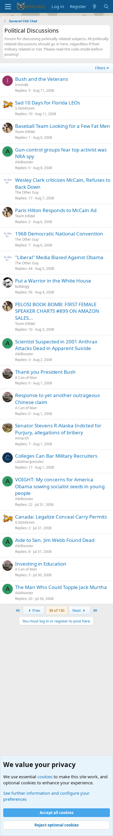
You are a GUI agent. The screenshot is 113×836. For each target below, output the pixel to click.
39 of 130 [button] (56, 610)
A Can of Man (26, 377)
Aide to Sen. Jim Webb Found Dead (54, 540)
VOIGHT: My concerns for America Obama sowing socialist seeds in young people (60, 486)
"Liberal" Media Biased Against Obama (59, 257)
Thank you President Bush (45, 372)
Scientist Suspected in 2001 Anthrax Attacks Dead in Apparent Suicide (56, 345)
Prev (36, 610)
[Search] (106, 6)
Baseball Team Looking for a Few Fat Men (62, 126)
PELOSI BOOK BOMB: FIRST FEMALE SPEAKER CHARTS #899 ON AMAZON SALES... (57, 311)
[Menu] (8, 6)
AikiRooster (24, 162)
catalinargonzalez (29, 461)
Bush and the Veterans (41, 79)
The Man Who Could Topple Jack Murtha (61, 587)
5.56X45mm (24, 108)
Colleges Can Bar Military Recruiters (56, 455)
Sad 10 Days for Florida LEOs (47, 102)
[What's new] (94, 6)
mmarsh (22, 438)
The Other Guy (27, 192)
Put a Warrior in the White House (53, 280)
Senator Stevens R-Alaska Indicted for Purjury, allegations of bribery (58, 429)
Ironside (21, 84)
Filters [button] (100, 67)
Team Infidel (25, 131)
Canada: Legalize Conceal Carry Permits (61, 516)
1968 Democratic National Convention (59, 233)
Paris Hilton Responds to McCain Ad (55, 210)
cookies (44, 776)
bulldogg (22, 286)
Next (77, 610)
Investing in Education (40, 563)
